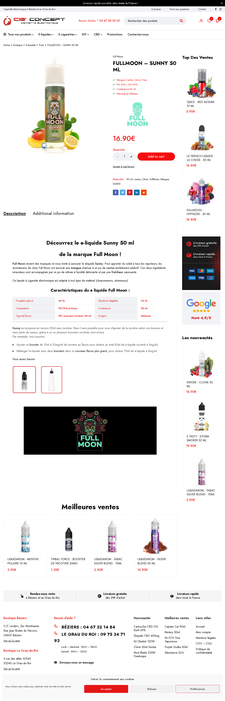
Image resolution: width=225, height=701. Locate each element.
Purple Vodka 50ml (176, 647)
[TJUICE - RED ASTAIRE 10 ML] (202, 83)
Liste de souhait (211, 18)
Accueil (200, 627)
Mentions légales (206, 638)
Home (7, 45)
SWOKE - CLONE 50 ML (200, 384)
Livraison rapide (188, 594)
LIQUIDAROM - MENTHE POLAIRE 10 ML (22, 561)
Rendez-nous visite (42, 594)
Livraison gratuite (115, 594)
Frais (41, 45)
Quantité (118, 150)
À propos (156, 9)
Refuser (151, 689)
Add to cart (156, 156)
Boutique (17, 45)
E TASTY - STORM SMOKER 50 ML (198, 438)
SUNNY (117, 184)
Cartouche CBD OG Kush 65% (146, 628)
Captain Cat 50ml (175, 627)
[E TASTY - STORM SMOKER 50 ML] (202, 418)
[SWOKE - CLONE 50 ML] (202, 363)
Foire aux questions (179, 9)
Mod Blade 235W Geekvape (144, 654)
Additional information (53, 213)
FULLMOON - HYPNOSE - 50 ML (198, 212)
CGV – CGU (204, 643)
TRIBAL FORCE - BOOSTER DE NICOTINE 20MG (68, 561)
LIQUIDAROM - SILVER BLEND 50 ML (151, 561)
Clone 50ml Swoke (145, 647)
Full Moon (118, 56)
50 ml (130, 179)
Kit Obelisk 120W (144, 641)
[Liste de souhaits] (123, 166)
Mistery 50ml (172, 632)
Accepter (106, 689)
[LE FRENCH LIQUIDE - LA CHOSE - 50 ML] (202, 137)
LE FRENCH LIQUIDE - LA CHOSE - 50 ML (201, 158)
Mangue (164, 179)
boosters (59, 351)
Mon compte (203, 632)
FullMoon (154, 179)
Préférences (197, 689)
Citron (145, 179)
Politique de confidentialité (204, 651)
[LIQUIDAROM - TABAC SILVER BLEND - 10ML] (202, 472)
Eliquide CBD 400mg (146, 636)
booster (34, 345)
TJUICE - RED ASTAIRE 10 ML (200, 104)
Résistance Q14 (174, 653)
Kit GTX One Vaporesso (172, 639)
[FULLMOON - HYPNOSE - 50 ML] (202, 191)
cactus (137, 179)
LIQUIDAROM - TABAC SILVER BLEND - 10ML (108, 561)
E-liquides (31, 45)
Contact (202, 9)
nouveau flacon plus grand (91, 351)
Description (15, 213)
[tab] (15, 213)
